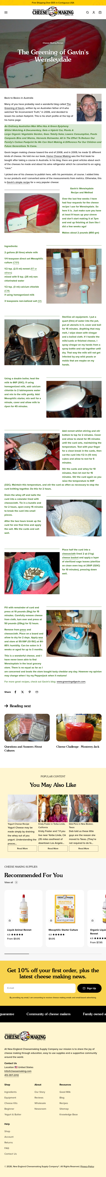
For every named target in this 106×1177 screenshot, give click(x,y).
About (38, 1084)
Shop (7, 1084)
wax (40, 637)
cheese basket (70, 557)
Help (7, 1124)
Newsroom (40, 1109)
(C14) (7, 291)
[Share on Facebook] (15, 692)
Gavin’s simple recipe (18, 182)
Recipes (63, 1103)
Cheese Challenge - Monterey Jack (77, 746)
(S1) (40, 301)
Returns (8, 1142)
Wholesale (40, 1103)
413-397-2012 (11, 1075)
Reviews (39, 1097)
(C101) (16, 262)
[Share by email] (37, 692)
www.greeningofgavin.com (71, 681)
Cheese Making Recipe (53, 43)
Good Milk (65, 1092)
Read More (22, 848)
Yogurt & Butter (12, 1114)
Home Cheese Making (58, 156)
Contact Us (10, 1154)
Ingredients (10, 1092)
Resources (65, 1084)
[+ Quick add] (9, 920)
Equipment (10, 1097)
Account (9, 1137)
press (23, 629)
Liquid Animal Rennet (19, 930)
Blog (61, 1097)
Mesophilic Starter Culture (63, 930)
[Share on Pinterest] (29, 692)
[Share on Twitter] (22, 692)
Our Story (40, 1092)
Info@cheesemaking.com (17, 1071)
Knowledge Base (68, 1114)
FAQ (6, 1148)
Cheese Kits (10, 1103)
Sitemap (64, 1109)
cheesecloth (69, 553)
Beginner (9, 1109)
